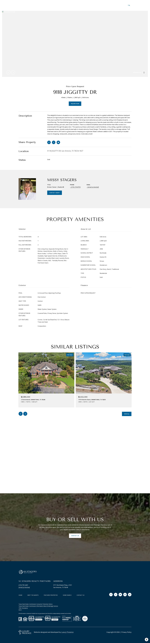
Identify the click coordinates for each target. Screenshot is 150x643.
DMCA (20, 610)
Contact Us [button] (75, 535)
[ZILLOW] (129, 594)
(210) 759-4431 (23, 585)
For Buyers (100, 5)
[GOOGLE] (125, 594)
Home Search (85, 5)
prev (8, 72)
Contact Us (80, 595)
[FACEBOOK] (111, 594)
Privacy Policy (126, 632)
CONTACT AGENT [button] (54, 193)
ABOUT (57, 5)
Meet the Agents (33, 595)
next (13, 72)
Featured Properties (51, 595)
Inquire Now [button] (75, 103)
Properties (69, 5)
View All (126, 414)
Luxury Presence (67, 632)
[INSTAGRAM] (115, 594)
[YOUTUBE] (120, 594)
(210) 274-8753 (76, 187)
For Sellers (115, 5)
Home (20, 595)
